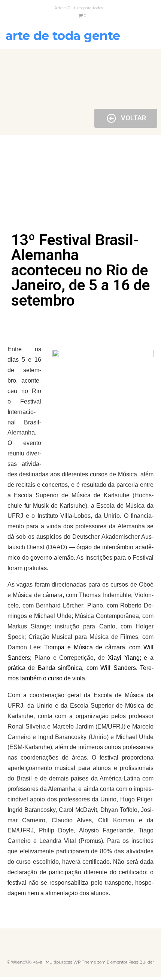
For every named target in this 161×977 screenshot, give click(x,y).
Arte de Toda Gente (63, 35)
